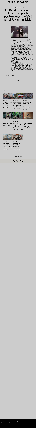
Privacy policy (3, 423)
